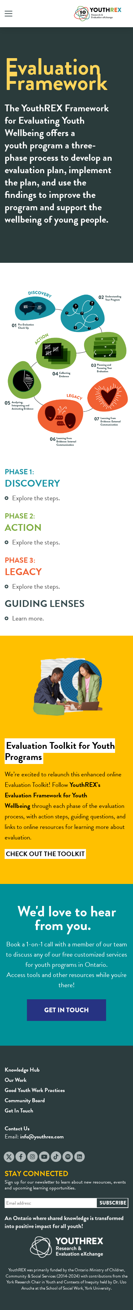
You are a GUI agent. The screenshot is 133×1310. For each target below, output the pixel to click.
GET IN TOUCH (66, 1010)
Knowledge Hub (22, 1069)
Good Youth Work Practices (35, 1090)
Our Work (16, 1080)
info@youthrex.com (42, 1136)
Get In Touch (19, 1110)
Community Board (25, 1100)
